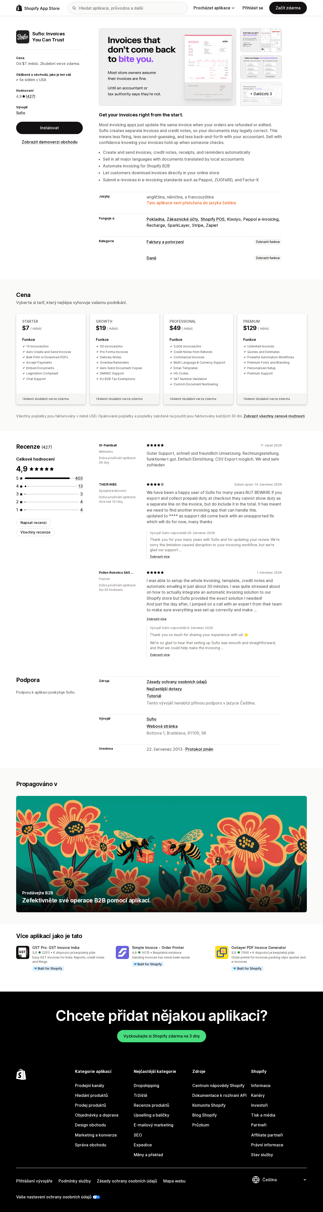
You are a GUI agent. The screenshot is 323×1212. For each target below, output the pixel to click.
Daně (151, 258)
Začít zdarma (288, 7)
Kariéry (258, 1095)
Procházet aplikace (212, 7)
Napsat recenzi (33, 522)
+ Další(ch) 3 (261, 94)
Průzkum (200, 1124)
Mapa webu (174, 1180)
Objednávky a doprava (96, 1115)
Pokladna (155, 219)
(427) (30, 96)
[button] (62, 959)
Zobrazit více (160, 557)
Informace (261, 1085)
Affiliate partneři (267, 1135)
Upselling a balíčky (151, 1115)
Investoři (259, 1105)
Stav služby (262, 1154)
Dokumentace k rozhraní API (219, 1095)
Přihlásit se (253, 7)
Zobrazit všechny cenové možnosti (274, 416)
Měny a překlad (148, 1154)
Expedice (143, 1144)
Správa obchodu (90, 1144)
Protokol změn (199, 749)
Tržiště (140, 1095)
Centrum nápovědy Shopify (218, 1085)
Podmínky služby (75, 1180)
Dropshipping (146, 1085)
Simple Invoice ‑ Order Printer (158, 947)
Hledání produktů (91, 1095)
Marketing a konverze (96, 1135)
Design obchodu (90, 1124)
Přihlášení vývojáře (34, 1180)
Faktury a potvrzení (165, 241)
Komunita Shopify (209, 1105)
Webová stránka (162, 726)
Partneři (258, 1124)
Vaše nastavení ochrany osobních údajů (54, 1196)
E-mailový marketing (153, 1124)
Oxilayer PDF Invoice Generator (258, 947)
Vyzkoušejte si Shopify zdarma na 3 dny (161, 1036)
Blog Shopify (204, 1115)
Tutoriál (154, 695)
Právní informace (267, 1144)
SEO (138, 1135)
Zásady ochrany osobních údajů (177, 681)
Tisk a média (263, 1115)
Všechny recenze (35, 532)
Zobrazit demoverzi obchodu (49, 141)
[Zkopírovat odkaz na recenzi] (120, 445)
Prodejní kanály (89, 1085)
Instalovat (49, 127)
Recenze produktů (151, 1105)
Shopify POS (213, 219)
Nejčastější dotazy (164, 688)
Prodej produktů (90, 1105)
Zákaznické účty (182, 219)
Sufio (20, 113)
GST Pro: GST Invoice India (55, 947)
